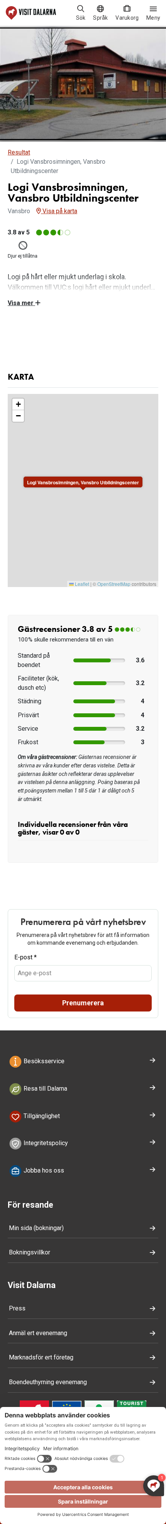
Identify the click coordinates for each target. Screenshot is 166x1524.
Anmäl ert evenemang (38, 1333)
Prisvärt (28, 715)
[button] (18, 404)
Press (17, 1308)
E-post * (25, 957)
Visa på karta (59, 211)
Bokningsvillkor (29, 1252)
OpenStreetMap (113, 583)
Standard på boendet (34, 660)
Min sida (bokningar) (36, 1228)
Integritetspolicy (45, 1143)
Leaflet (81, 583)
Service (28, 728)
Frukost (28, 742)
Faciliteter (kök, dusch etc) (38, 683)
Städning (29, 701)
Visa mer (21, 303)
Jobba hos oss (43, 1170)
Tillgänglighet (41, 1116)
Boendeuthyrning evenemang (48, 1382)
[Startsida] (31, 13)
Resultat (19, 152)
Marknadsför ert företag (41, 1357)
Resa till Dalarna (44, 1088)
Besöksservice (43, 1061)
